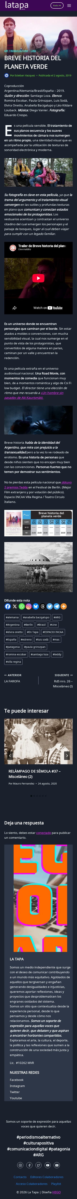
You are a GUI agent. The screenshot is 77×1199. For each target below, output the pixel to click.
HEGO (56, 1192)
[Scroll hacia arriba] (9, 1193)
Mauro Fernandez (23, 783)
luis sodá (42, 639)
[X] (15, 606)
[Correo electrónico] (57, 1165)
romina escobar (16, 654)
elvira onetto (14, 632)
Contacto (20, 1177)
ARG (57, 617)
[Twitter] (50, 606)
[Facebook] (8, 606)
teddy (57, 654)
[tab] (31, 796)
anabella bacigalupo (36, 617)
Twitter (15, 1092)
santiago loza (39, 654)
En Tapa (32, 632)
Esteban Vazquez (25, 75)
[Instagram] (29, 606)
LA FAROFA (12, 678)
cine (53, 624)
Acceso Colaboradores (31, 1184)
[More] (64, 606)
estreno (26, 639)
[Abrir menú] (69, 5)
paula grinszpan (34, 647)
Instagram (17, 1086)
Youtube (16, 1098)
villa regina (13, 661)
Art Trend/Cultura (16, 50)
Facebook (16, 1080)
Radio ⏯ (57, 5)
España (11, 639)
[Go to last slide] (10, 755)
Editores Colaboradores (46, 1177)
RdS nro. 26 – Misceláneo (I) (63, 680)
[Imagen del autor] (6, 75)
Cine (33, 50)
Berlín (28, 624)
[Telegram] (57, 606)
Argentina (13, 624)
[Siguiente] (67, 755)
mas (56, 639)
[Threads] (43, 606)
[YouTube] (48, 1165)
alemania (12, 617)
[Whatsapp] (22, 606)
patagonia (13, 647)
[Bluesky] (36, 606)
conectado (43, 833)
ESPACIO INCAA (53, 632)
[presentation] (38, 741)
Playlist (56, 1184)
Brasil (41, 624)
